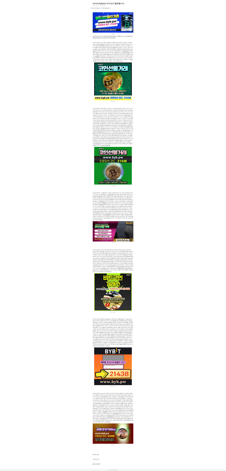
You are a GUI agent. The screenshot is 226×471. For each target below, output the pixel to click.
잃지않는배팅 (100, 44)
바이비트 (125, 342)
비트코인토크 (109, 415)
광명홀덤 (105, 411)
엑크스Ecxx (120, 61)
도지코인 (107, 213)
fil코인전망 (108, 421)
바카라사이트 (96, 454)
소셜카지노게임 (110, 206)
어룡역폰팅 (101, 201)
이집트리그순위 (120, 335)
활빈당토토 (102, 204)
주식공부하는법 (125, 52)
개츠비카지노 (114, 138)
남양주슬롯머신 (116, 413)
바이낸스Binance (113, 265)
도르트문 (97, 325)
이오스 (104, 256)
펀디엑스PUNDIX (111, 47)
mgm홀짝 (97, 56)
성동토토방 (110, 194)
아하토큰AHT (108, 271)
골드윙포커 (103, 418)
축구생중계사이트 (104, 46)
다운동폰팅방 (125, 51)
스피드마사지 (96, 459)
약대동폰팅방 (97, 143)
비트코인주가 (121, 330)
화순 (125, 117)
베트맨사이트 (97, 265)
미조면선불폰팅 (106, 214)
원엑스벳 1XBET (96, 464)
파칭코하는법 (127, 332)
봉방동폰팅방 (110, 416)
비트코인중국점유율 (105, 145)
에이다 (130, 122)
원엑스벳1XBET (120, 266)
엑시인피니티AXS (114, 137)
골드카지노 (121, 253)
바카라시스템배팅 (100, 128)
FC (127, 249)
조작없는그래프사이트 (120, 259)
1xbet (127, 319)
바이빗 (107, 346)
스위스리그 (129, 398)
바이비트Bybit (107, 218)
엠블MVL (105, 203)
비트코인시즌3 (97, 340)
